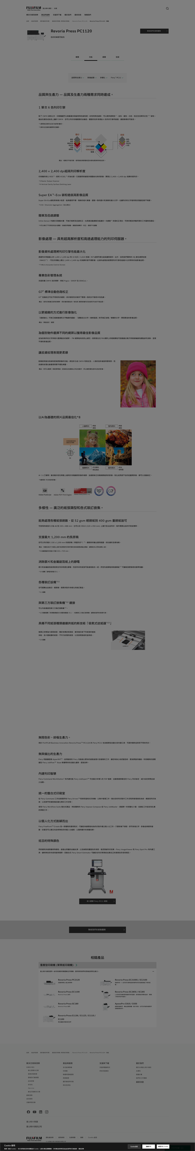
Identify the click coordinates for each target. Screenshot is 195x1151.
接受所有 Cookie (163, 1146)
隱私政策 (81, 1149)
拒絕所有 (148, 1146)
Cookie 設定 (134, 1146)
